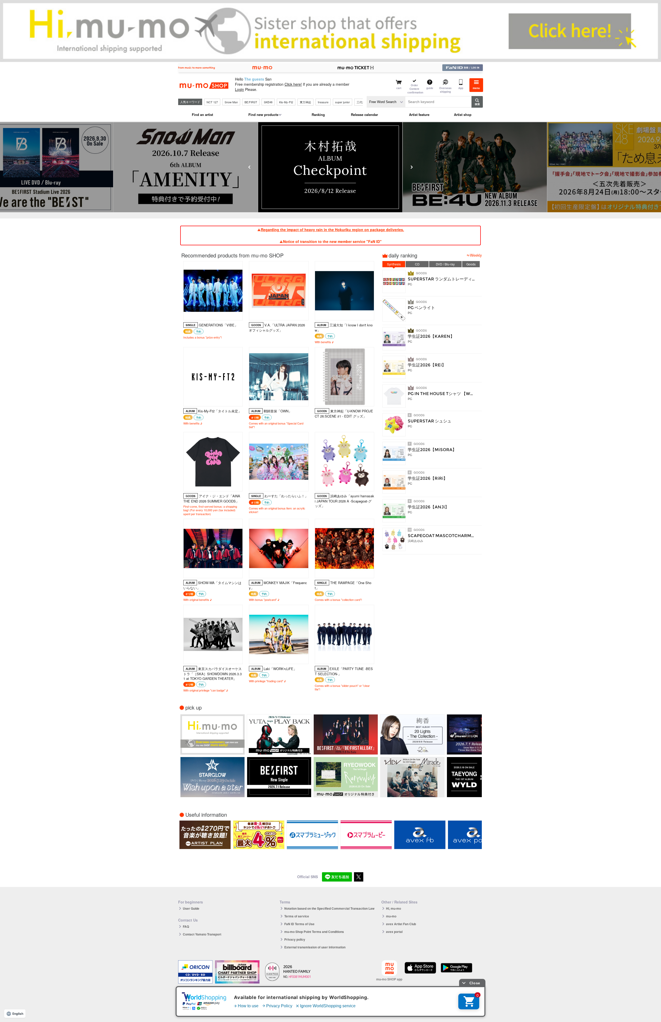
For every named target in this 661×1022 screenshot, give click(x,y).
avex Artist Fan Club (401, 924)
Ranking (318, 114)
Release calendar (364, 114)
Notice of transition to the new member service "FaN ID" (332, 241)
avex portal (394, 931)
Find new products (263, 114)
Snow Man (231, 102)
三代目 (361, 102)
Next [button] (411, 167)
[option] (330, 167)
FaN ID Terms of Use (299, 924)
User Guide (191, 908)
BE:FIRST (251, 102)
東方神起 (305, 102)
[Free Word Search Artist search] (386, 102)
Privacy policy (294, 939)
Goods (471, 264)
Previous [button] (249, 167)
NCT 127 (212, 102)
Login (239, 89)
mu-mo (391, 916)
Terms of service (296, 916)
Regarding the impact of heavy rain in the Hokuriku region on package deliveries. (332, 229)
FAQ (186, 926)
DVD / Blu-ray (445, 264)
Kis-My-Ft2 (286, 102)
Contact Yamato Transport (202, 934)
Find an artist (202, 114)
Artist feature (419, 114)
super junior (342, 102)
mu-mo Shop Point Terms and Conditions (314, 931)
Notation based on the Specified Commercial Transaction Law (329, 908)
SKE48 (268, 102)
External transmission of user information (314, 947)
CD (417, 264)
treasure (323, 102)
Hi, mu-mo (393, 908)
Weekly (476, 255)
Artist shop (462, 114)
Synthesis (394, 264)
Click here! (293, 84)
